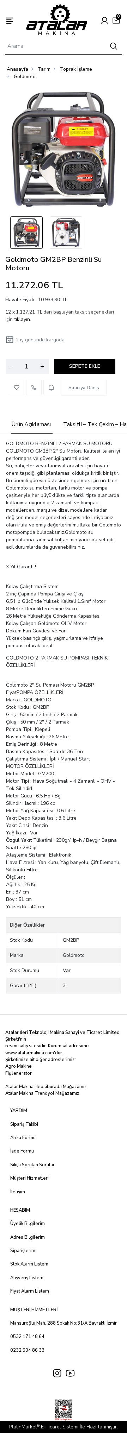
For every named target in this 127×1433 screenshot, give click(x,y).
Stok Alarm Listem (29, 1264)
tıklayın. (22, 319)
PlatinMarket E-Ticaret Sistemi (43, 1426)
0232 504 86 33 (27, 1350)
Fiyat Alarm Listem (29, 1291)
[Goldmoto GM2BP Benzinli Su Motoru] (63, 150)
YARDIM (18, 1110)
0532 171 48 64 (27, 1336)
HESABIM (20, 1210)
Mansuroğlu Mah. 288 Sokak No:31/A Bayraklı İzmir (63, 1323)
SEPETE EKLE (84, 366)
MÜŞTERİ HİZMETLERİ (34, 1310)
